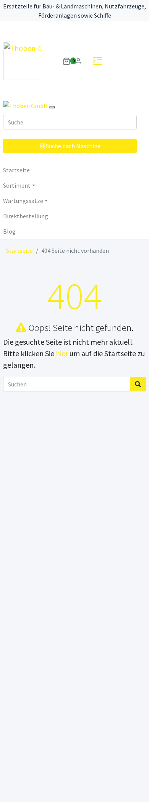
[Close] (52, 107)
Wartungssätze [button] (23, 201)
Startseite (16, 170)
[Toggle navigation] (97, 61)
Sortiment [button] (17, 185)
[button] (66, 60)
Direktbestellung (25, 216)
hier (62, 353)
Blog (9, 231)
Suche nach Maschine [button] (73, 146)
